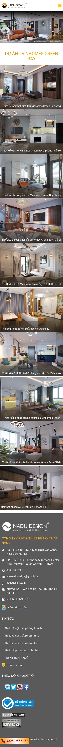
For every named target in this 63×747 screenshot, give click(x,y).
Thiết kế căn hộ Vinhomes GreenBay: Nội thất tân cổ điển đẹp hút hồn (31, 284)
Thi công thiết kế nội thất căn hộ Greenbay (25, 328)
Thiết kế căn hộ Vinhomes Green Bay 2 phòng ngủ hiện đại (31, 150)
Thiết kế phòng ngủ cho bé (21, 650)
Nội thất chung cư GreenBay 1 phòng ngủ (24, 506)
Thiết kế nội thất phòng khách (23, 628)
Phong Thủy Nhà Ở (17, 657)
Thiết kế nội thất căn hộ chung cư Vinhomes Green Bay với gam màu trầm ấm (31, 417)
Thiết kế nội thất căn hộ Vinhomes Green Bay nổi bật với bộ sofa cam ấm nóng (31, 462)
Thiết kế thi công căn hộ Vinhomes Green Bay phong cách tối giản (31, 195)
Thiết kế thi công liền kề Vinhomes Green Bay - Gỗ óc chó (32, 239)
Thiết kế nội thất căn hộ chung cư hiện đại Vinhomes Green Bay (31, 373)
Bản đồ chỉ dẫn (17, 607)
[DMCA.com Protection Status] (14, 713)
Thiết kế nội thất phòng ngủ (22, 635)
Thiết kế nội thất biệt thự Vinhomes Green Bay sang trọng (31, 106)
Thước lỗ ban (15, 665)
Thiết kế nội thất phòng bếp (22, 643)
